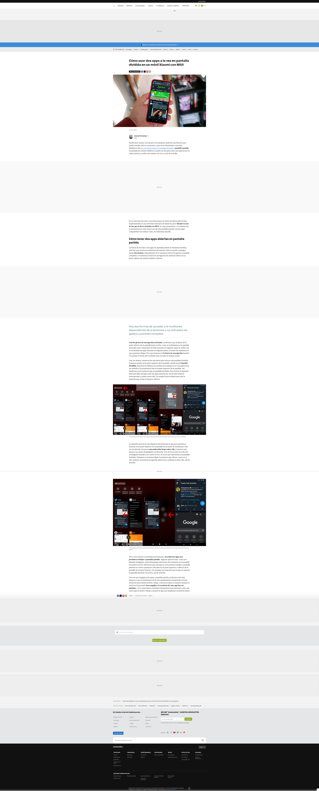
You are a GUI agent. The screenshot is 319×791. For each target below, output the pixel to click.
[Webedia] (202, 1)
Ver (160, 640)
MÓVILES (129, 6)
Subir (201, 747)
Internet (195, 49)
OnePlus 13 (185, 706)
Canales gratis (144, 49)
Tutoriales (116, 720)
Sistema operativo (134, 720)
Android (136, 49)
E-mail (150, 72)
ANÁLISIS (120, 6)
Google (131, 723)
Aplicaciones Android (141, 595)
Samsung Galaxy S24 (195, 706)
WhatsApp (129, 49)
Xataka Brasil (116, 778)
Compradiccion (186, 759)
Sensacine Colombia (143, 778)
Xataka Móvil (116, 757)
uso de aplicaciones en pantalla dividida (157, 148)
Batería (178, 49)
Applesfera (116, 759)
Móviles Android (117, 717)
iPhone (172, 49)
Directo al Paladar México (159, 776)
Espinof (143, 757)
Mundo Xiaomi (117, 765)
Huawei (115, 723)
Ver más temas (118, 733)
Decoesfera (185, 757)
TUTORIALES (160, 6)
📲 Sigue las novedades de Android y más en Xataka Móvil (158, 45)
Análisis (131, 717)
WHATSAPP (185, 6)
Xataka (115, 755)
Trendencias (185, 755)
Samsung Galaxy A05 (163, 706)
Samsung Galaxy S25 (130, 706)
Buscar (202, 740)
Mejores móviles (175, 706)
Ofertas (165, 49)
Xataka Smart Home (117, 762)
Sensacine (143, 755)
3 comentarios (135, 71)
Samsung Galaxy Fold (155, 49)
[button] (141, 136)
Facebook (142, 72)
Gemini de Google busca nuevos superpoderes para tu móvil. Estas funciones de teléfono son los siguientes (150, 701)
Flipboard (196, 6)
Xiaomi (184, 49)
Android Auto (133, 726)
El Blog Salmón (199, 755)
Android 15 (152, 706)
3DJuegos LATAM (131, 776)
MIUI (151, 595)
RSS (181, 732)
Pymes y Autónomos (198, 757)
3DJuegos (129, 755)
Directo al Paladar (159, 755)
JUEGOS (150, 6)
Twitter (205, 6)
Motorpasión (171, 755)
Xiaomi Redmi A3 (142, 706)
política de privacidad (183, 722)
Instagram (199, 6)
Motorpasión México (171, 776)
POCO (189, 49)
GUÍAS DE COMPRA (173, 6)
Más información (172, 789)
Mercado (147, 720)
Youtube (202, 6)
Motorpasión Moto (173, 757)
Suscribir (188, 719)
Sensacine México (145, 776)
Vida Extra (129, 757)
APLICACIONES (140, 6)
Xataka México (117, 776)
